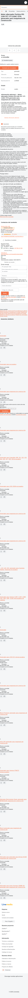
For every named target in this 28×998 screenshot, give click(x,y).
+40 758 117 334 (18, 248)
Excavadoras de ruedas (20, 313)
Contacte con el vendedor (9, 68)
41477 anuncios (10, 229)
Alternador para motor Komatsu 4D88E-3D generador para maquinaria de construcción (12, 886)
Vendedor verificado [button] (8, 227)
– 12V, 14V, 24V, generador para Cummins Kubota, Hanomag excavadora (12, 568)
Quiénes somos (6, 912)
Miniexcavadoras (4, 312)
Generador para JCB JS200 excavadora (11, 486)
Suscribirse (5, 411)
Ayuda (3, 915)
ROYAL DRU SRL (5, 226)
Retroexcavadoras (10, 314)
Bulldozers (3, 314)
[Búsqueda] (25, 7)
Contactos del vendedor (8, 917)
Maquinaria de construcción (7, 310)
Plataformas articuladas (21, 314)
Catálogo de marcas (7, 952)
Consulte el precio (8, 60)
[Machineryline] (6, 11)
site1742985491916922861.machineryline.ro (12, 236)
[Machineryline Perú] (10, 2)
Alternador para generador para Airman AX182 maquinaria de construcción (13, 857)
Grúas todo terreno (9, 313)
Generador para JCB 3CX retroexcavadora (12, 657)
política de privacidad (10, 297)
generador (16, 71)
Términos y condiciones (8, 941)
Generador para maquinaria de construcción (13, 391)
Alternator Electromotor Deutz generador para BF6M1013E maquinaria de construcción (13, 800)
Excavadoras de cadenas (20, 310)
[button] (25, 2)
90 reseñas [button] (14, 234)
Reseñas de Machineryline (8, 949)
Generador (3, 336)
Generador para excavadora (8, 364)
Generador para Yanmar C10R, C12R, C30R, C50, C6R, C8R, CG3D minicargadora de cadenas (13, 598)
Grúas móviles (3, 316)
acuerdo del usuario (21, 414)
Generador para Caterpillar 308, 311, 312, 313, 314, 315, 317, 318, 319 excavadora (13, 458)
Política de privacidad (7, 944)
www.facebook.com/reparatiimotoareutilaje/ (12, 254)
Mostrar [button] (12, 248)
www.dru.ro (4, 252)
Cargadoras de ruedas (15, 312)
